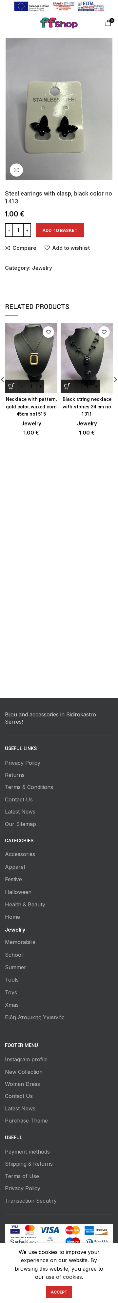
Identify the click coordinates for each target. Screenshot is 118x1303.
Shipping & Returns (29, 1163)
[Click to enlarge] (16, 170)
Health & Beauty (25, 904)
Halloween (18, 892)
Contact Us (19, 799)
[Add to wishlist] (48, 332)
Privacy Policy (22, 763)
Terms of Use (22, 1176)
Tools (12, 979)
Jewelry (42, 268)
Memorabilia (20, 942)
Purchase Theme (26, 1120)
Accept (59, 1292)
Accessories (20, 854)
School (14, 955)
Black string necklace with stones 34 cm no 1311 (87, 407)
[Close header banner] (110, 6)
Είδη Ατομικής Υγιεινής (35, 1017)
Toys (11, 992)
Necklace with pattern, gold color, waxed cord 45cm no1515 (31, 407)
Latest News (20, 811)
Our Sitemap (20, 824)
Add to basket (60, 230)
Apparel (15, 867)
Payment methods (27, 1151)
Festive (13, 879)
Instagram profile (26, 1059)
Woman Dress (22, 1084)
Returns (15, 775)
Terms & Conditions (29, 787)
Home (12, 917)
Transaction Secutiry (31, 1200)
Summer (15, 967)
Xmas (12, 1005)
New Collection (24, 1072)
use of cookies (64, 1277)
